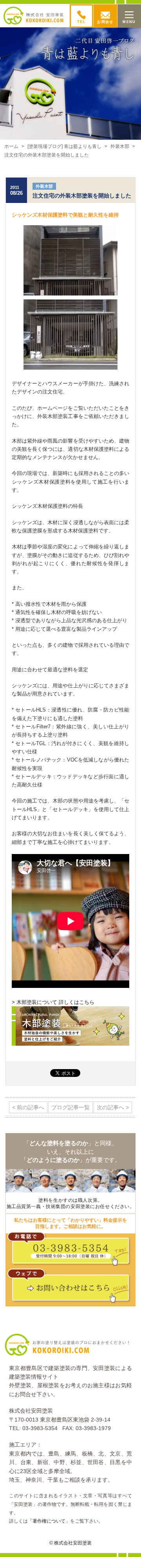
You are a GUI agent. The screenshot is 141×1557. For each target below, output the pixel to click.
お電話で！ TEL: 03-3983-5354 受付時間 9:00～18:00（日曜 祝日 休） (72, 1251)
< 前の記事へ (28, 1107)
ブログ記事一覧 (70, 1107)
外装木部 (119, 146)
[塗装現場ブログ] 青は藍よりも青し (64, 146)
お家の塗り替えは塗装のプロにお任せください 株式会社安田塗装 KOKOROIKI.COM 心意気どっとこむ (34, 16)
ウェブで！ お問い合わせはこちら (72, 1287)
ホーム (11, 146)
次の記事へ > (113, 1107)
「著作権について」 (49, 1521)
